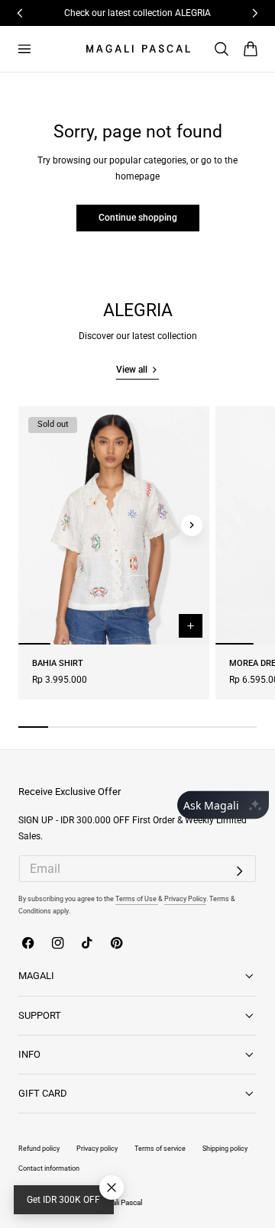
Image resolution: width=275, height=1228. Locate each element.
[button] (24, 48)
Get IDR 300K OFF (63, 1199)
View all (131, 369)
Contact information (48, 1168)
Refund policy (39, 1148)
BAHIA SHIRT (57, 663)
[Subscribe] (240, 871)
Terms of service (160, 1148)
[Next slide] (191, 525)
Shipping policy (224, 1148)
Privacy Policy (185, 898)
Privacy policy (97, 1148)
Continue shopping (138, 217)
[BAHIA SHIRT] (113, 525)
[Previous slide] (36, 525)
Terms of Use (136, 898)
